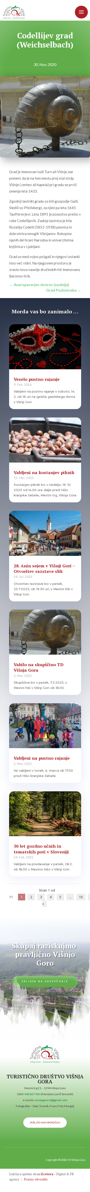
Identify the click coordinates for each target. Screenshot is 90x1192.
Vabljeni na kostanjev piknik (44, 472)
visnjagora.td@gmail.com (51, 1100)
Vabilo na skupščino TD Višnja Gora (39, 667)
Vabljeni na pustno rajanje (42, 758)
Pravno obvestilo (35, 1179)
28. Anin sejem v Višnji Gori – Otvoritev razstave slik (44, 568)
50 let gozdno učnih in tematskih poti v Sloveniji (41, 848)
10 (81, 897)
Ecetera (47, 1174)
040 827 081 (32, 1094)
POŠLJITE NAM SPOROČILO (45, 1122)
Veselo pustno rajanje (37, 379)
